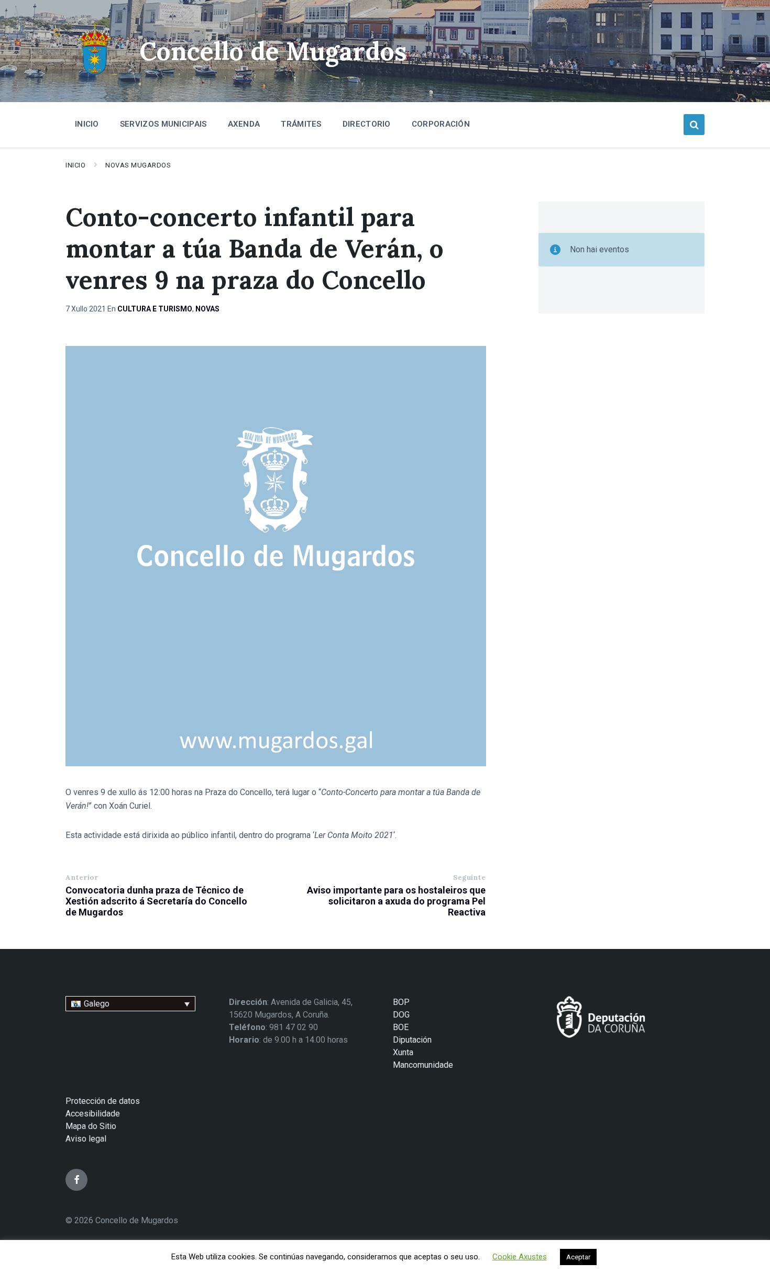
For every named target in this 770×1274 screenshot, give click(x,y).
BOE (401, 1027)
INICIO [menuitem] (87, 124)
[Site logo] (94, 76)
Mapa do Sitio (90, 1126)
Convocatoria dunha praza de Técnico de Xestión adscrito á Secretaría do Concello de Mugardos (156, 901)
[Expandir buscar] (694, 124)
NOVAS (207, 309)
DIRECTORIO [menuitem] (367, 124)
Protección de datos (102, 1101)
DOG (401, 1015)
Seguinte (469, 877)
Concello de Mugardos (273, 51)
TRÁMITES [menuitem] (301, 124)
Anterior (81, 877)
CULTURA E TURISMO (154, 309)
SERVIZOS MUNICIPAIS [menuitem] (163, 124)
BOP (401, 1002)
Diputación (412, 1040)
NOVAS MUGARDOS (138, 165)
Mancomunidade (423, 1065)
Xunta (403, 1052)
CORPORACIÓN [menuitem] (441, 124)
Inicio (75, 165)
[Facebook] (76, 1180)
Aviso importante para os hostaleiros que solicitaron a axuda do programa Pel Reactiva (396, 901)
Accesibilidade (92, 1114)
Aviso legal (85, 1139)
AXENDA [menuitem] (244, 124)
